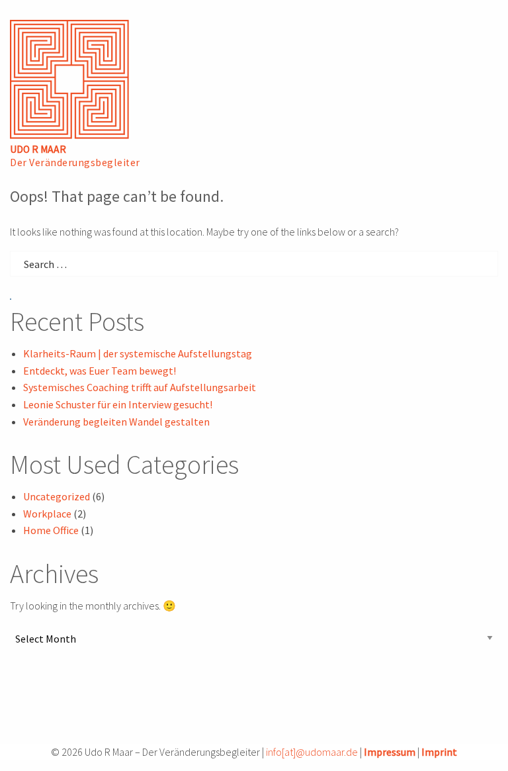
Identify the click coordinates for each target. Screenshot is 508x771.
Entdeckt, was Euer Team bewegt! (99, 370)
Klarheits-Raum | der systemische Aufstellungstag (137, 353)
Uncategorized (56, 496)
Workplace (47, 513)
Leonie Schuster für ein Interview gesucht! (117, 404)
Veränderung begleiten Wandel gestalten (116, 421)
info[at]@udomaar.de (312, 751)
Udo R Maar (38, 149)
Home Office (51, 530)
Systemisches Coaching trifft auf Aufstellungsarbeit (139, 387)
